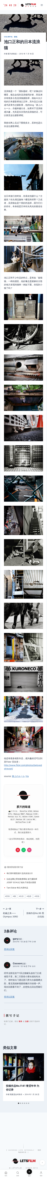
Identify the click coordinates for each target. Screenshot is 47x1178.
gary (15, 938)
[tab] (18, 1103)
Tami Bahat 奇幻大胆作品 (17, 888)
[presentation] (23, 1067)
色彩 (29, 896)
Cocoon (17, 963)
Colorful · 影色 (10, 37)
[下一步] (40, 1077)
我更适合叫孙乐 (16, 1094)
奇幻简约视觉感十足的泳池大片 (20, 873)
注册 (27, 1021)
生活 (21, 896)
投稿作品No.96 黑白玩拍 (35, 913)
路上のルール (18, 776)
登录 (20, 1021)
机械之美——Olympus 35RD (10, 913)
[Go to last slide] (7, 1077)
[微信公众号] (23, 850)
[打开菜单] (41, 5)
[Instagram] (29, 850)
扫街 (7, 896)
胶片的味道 (12, 54)
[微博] (18, 850)
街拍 (37, 896)
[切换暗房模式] (42, 1162)
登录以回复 (9, 949)
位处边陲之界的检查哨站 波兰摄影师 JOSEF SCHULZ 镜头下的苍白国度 (22, 881)
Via (27, 776)
